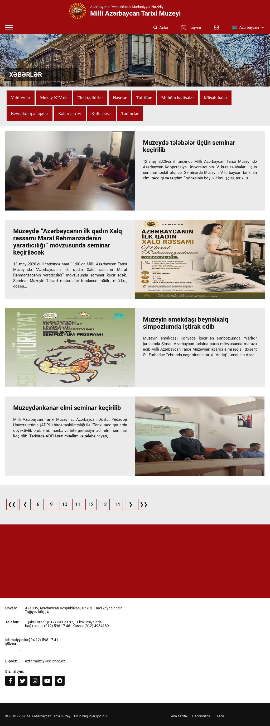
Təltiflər (144, 97)
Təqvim (195, 27)
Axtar (163, 28)
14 (117, 504)
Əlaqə (219, 716)
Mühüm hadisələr (177, 97)
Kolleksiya (101, 113)
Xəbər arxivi (69, 113)
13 (104, 504)
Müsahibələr (215, 97)
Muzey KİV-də (54, 97)
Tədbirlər (130, 113)
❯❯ (144, 504)
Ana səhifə (179, 716)
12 (91, 504)
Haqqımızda (201, 716)
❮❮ (12, 504)
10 (64, 504)
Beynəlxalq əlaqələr (29, 113)
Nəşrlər (120, 97)
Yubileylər (20, 97)
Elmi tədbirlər (90, 97)
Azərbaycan (249, 27)
